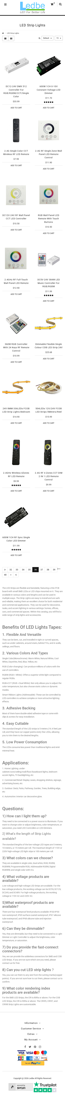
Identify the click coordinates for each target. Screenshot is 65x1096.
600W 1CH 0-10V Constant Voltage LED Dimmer (48, 89)
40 (5, 575)
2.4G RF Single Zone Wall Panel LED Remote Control (48, 154)
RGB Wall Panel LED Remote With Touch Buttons (48, 218)
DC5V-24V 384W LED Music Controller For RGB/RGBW (48, 283)
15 (57, 38)
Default (46, 38)
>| (16, 575)
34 (23, 569)
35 (29, 569)
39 (54, 569)
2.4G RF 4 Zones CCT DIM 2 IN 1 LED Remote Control (48, 476)
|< (5, 569)
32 (11, 569)
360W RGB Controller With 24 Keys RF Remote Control (16, 347)
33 (17, 569)
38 (48, 569)
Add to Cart (16, 108)
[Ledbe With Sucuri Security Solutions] (21, 1087)
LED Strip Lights (13, 33)
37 (42, 569)
